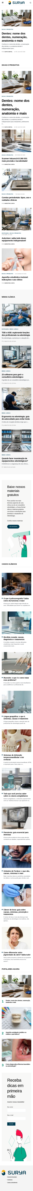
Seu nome (10, 1107)
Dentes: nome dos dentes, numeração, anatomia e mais (14, 37)
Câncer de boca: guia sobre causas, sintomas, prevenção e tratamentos (16, 912)
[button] (3, 3)
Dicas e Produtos (7, 29)
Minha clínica (14, 329)
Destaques (5, 233)
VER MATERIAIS (13, 526)
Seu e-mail (10, 1115)
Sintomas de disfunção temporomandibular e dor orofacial (14, 757)
